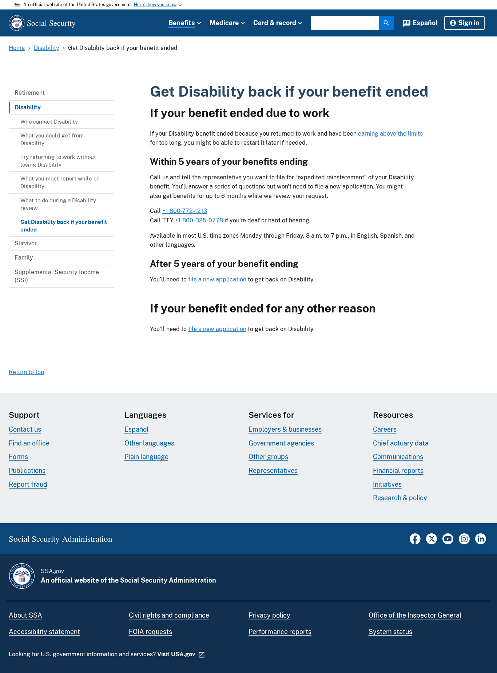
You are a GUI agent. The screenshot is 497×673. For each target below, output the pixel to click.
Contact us (25, 429)
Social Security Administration (168, 580)
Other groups (268, 456)
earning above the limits (390, 133)
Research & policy (400, 498)
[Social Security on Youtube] (447, 542)
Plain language (146, 456)
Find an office (29, 443)
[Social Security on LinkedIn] (480, 542)
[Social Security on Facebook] (415, 542)
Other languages (149, 443)
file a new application (217, 279)
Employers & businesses (285, 429)
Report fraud (28, 484)
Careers (385, 429)
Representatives (273, 470)
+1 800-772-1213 (184, 210)
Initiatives (387, 484)
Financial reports (398, 470)
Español (425, 23)
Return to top (26, 372)
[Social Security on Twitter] (431, 542)
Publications (27, 470)
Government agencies (281, 443)
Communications (398, 456)
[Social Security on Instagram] (464, 542)
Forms (18, 456)
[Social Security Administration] (22, 576)
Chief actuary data (401, 443)
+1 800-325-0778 (199, 220)
